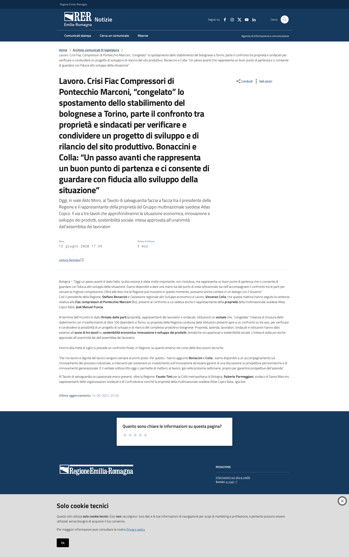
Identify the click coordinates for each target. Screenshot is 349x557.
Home (63, 50)
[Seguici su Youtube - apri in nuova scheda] (245, 19)
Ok (63, 543)
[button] (284, 19)
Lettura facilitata (69, 260)
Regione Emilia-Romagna (73, 4)
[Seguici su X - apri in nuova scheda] (238, 19)
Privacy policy (135, 529)
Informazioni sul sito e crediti (233, 477)
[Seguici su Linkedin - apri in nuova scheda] (252, 19)
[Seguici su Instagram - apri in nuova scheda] (230, 19)
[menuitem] (263, 36)
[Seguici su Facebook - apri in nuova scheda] (223, 19)
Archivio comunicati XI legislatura (96, 50)
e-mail (230, 482)
